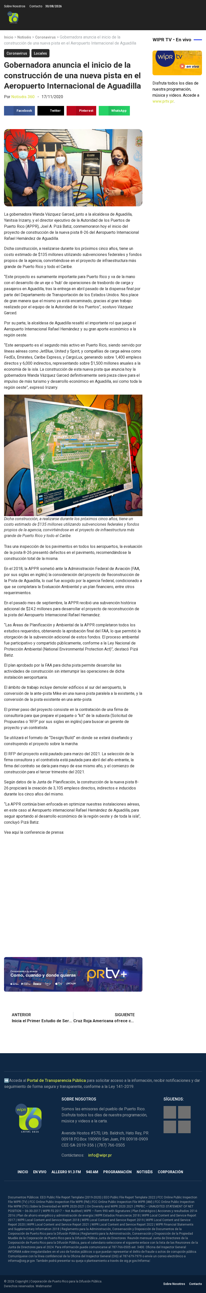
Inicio (8, 37)
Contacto (35, 6)
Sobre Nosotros (14, 6)
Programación (117, 1172)
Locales (40, 53)
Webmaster (44, 1286)
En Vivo (39, 1172)
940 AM (92, 1172)
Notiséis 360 (22, 96)
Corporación (170, 1172)
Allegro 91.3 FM (66, 1172)
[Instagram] (184, 1112)
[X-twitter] (170, 1127)
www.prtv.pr (163, 101)
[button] (198, 17)
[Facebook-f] (170, 1112)
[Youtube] (184, 1127)
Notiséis (24, 37)
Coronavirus (45, 37)
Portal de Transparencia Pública (56, 1080)
